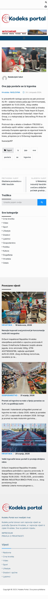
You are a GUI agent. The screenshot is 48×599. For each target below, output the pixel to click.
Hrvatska (5, 92)
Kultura (6, 251)
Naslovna (7, 552)
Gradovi (6, 235)
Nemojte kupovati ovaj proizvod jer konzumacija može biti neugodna (23, 332)
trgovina (27, 157)
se (17, 157)
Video (5, 223)
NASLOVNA (15, 92)
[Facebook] (45, 6)
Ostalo (6, 263)
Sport (5, 227)
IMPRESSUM (7, 533)
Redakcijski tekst (15, 77)
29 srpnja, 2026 (22, 453)
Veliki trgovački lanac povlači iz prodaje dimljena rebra (23, 460)
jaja (25, 150)
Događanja (7, 255)
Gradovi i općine (10, 572)
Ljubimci (6, 239)
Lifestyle (6, 231)
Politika (6, 247)
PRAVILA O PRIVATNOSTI (13, 536)
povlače (7, 157)
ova (34, 150)
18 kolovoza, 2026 (23, 325)
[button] (24, 38)
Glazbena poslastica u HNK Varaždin (11, 181)
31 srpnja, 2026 (27, 395)
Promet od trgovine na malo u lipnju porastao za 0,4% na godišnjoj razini (23, 402)
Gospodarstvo (9, 243)
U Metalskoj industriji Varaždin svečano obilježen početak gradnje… (38, 184)
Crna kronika (8, 219)
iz (18, 150)
